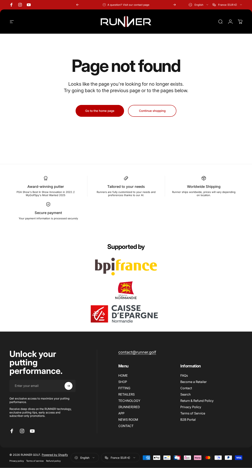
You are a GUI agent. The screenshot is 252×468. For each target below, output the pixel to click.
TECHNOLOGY (129, 401)
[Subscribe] (68, 386)
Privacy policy (16, 461)
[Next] (174, 4)
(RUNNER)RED (129, 407)
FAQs (184, 375)
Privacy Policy (190, 407)
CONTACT (125, 426)
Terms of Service (192, 413)
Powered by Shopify (55, 454)
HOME (123, 375)
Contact (186, 388)
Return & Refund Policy (197, 401)
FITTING (124, 388)
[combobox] (199, 4)
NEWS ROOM (128, 420)
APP (121, 413)
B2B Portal (188, 420)
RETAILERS (126, 394)
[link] (137, 352)
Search (185, 394)
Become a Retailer (193, 382)
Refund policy (53, 461)
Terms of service (35, 461)
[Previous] (77, 4)
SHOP (122, 382)
